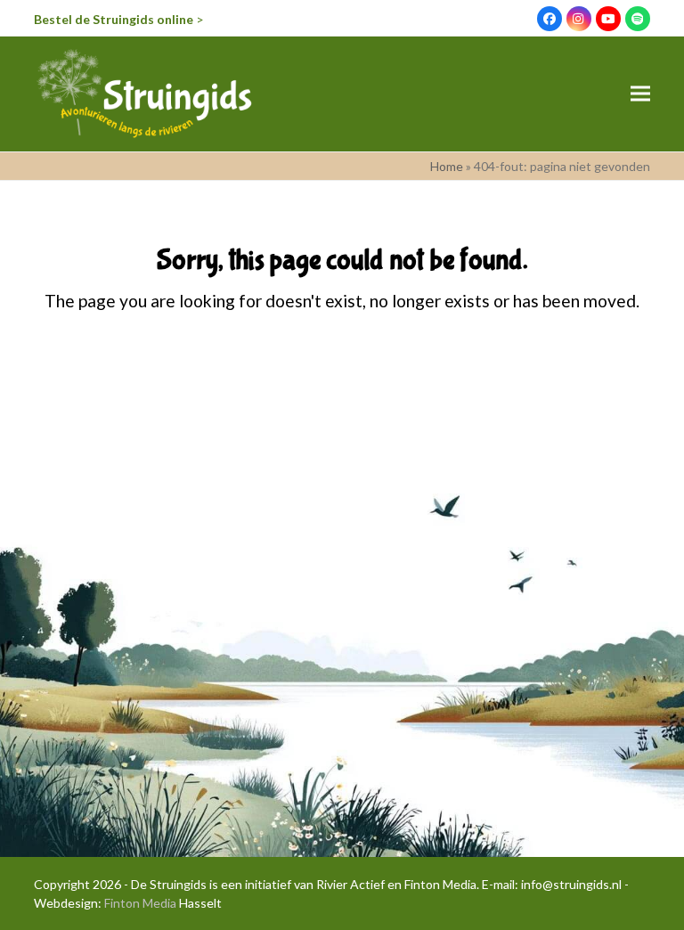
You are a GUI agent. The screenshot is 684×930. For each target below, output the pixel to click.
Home (446, 166)
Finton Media (140, 902)
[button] (640, 94)
